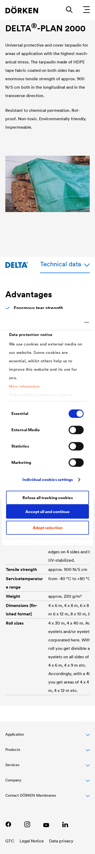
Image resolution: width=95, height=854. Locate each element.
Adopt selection (48, 527)
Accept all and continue (47, 511)
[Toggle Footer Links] (47, 798)
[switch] (76, 430)
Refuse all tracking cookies (47, 497)
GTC (9, 840)
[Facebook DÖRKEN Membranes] (8, 824)
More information (24, 386)
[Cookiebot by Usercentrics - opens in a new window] (67, 322)
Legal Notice (32, 840)
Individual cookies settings (47, 479)
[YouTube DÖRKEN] (46, 824)
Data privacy (61, 840)
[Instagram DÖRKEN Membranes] (27, 824)
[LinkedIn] (65, 824)
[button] (47, 737)
